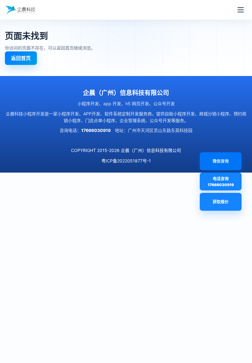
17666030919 (96, 130)
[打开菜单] (240, 9)
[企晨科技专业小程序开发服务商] (20, 9)
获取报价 (221, 201)
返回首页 (21, 58)
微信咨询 (214, 164)
